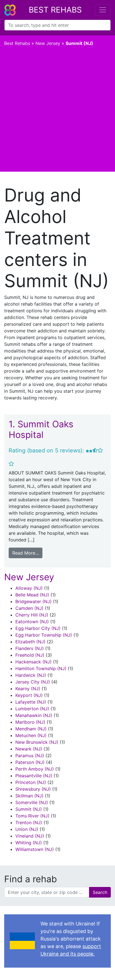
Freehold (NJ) (29, 655)
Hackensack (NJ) (33, 662)
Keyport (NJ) (29, 695)
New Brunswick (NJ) (36, 742)
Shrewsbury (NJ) (33, 789)
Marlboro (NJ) (30, 722)
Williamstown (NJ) (34, 849)
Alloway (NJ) (29, 588)
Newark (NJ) (28, 749)
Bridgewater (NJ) (33, 601)
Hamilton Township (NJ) (40, 668)
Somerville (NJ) (31, 802)
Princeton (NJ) (30, 782)
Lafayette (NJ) (30, 702)
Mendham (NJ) (31, 729)
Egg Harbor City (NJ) (38, 628)
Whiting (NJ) (28, 842)
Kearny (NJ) (27, 688)
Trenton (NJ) (28, 822)
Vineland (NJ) (29, 836)
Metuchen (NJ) (31, 735)
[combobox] (57, 25)
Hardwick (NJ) (30, 675)
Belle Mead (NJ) (32, 595)
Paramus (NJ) (29, 755)
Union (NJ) (26, 829)
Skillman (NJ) (29, 795)
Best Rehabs (55, 10)
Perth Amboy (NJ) (34, 769)
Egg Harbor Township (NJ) (43, 635)
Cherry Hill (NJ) (31, 615)
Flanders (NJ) (29, 648)
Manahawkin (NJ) (33, 715)
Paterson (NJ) (30, 762)
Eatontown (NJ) (32, 621)
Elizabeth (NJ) (30, 641)
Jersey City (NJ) (32, 682)
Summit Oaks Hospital (41, 429)
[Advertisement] (57, 111)
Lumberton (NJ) (32, 708)
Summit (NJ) (28, 809)
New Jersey (47, 43)
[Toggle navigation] (103, 9)
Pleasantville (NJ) (33, 775)
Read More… (25, 553)
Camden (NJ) (29, 608)
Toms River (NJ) (32, 816)
